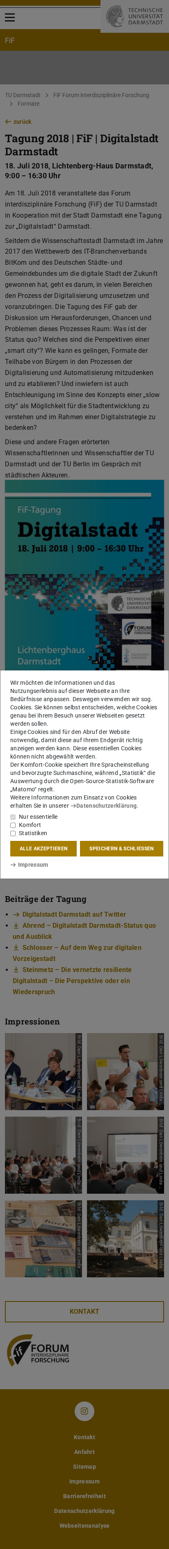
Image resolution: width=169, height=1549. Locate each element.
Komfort (30, 825)
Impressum (33, 864)
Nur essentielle (38, 816)
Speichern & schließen (121, 849)
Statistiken (33, 833)
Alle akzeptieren (43, 849)
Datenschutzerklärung (106, 805)
